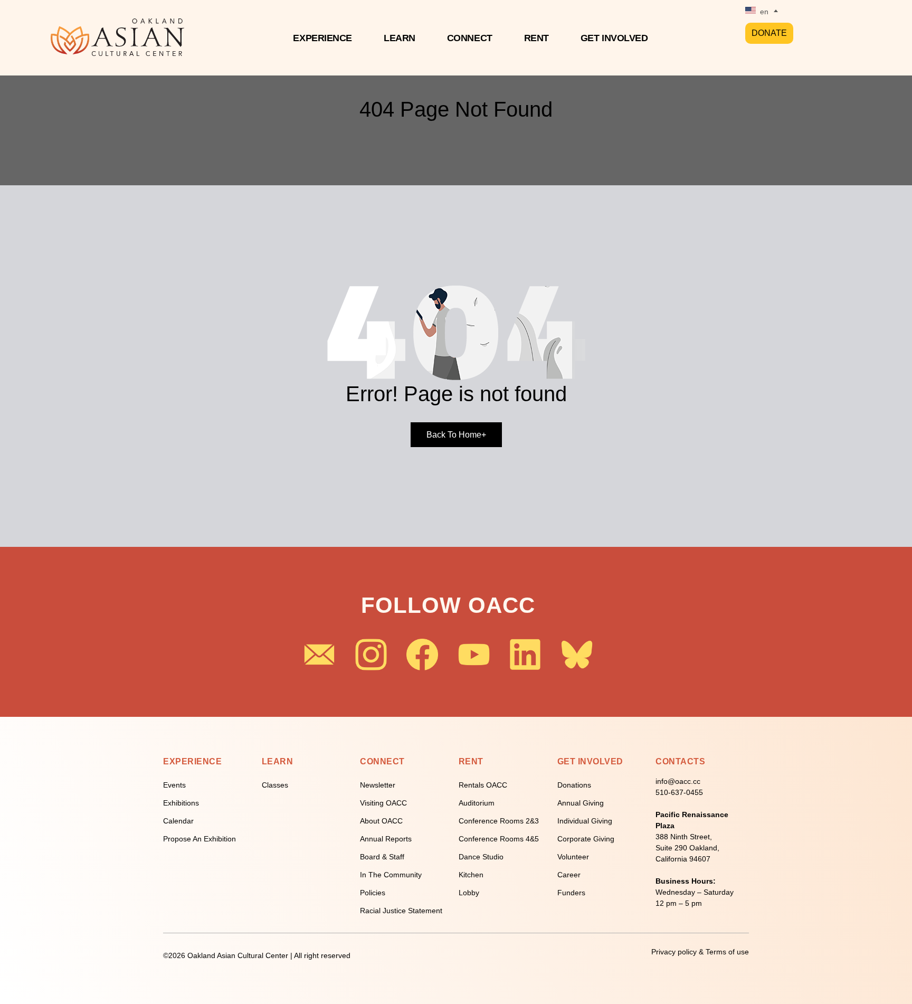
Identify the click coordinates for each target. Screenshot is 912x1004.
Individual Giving (584, 821)
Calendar (178, 821)
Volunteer (573, 857)
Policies (372, 892)
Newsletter (377, 785)
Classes (275, 785)
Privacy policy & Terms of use (700, 952)
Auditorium (477, 803)
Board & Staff (382, 857)
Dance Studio (481, 857)
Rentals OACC (483, 785)
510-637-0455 (679, 792)
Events (174, 785)
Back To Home (456, 434)
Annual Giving (580, 803)
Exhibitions (181, 803)
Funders (571, 892)
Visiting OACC (383, 803)
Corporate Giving (585, 839)
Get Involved (614, 38)
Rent (536, 38)
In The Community (391, 874)
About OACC (381, 821)
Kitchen (471, 874)
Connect (469, 38)
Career (569, 874)
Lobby (469, 892)
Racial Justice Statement (401, 910)
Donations (574, 785)
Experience (322, 38)
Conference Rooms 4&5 (499, 839)
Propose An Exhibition (199, 839)
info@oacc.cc (678, 781)
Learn (399, 38)
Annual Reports (386, 839)
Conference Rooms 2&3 (499, 821)
